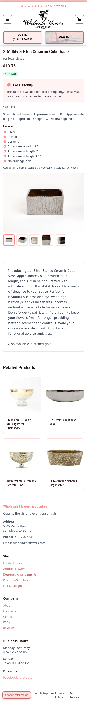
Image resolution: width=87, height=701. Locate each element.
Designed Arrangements (20, 574)
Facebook (10, 677)
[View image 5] (60, 240)
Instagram (28, 677)
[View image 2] (22, 240)
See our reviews (55, 6)
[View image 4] (47, 240)
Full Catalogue (13, 586)
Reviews (8, 628)
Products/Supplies (15, 580)
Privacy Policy (60, 695)
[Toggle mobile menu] (7, 19)
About (7, 605)
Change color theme (16, 695)
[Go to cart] (79, 19)
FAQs (6, 622)
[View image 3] (34, 240)
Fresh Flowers (12, 563)
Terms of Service (75, 695)
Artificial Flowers (14, 569)
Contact (8, 617)
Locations (9, 611)
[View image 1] (9, 240)
